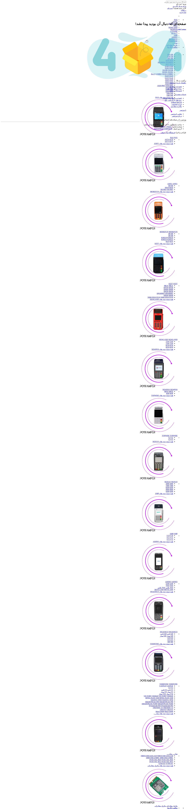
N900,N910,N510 (154, 297)
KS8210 (164, 238)
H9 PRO (164, 189)
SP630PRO (161, 293)
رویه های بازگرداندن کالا (173, 100)
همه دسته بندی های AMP (164, 493)
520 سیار (170, 636)
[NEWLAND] (158, 338)
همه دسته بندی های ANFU (163, 143)
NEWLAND (172, 27)
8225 (171, 241)
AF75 (167, 141)
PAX (175, 20)
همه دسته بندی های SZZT (164, 243)
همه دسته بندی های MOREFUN (161, 192)
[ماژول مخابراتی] (158, 804)
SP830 (166, 295)
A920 (167, 84)
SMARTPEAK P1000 (149, 704)
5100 (171, 584)
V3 (169, 688)
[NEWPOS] (158, 388)
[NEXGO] (158, 480)
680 (172, 642)
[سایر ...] (158, 752)
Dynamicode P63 (155, 706)
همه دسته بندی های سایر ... (163, 714)
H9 (169, 186)
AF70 (167, 139)
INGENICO (164, 632)
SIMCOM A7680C (152, 758)
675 (172, 640)
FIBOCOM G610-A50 (149, 756)
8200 (171, 488)
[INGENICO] (158, 630)
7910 (171, 586)
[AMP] (158, 532)
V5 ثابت (170, 690)
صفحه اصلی (181, 29)
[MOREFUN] (158, 230)
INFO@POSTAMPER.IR (163, 129)
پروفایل (183, 10)
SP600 (166, 289)
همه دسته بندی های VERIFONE (161, 644)
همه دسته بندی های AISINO (163, 542)
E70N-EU (162, 764)
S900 (167, 91)
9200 (171, 491)
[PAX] (158, 136)
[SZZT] (158, 282)
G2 (169, 438)
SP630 (166, 291)
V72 (168, 539)
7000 (171, 486)
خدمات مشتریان (180, 94)
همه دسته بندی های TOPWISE (162, 395)
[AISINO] (158, 580)
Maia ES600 (160, 711)
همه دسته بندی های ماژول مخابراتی (160, 766)
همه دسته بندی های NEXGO (163, 442)
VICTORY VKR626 (151, 696)
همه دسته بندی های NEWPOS (162, 349)
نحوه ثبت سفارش (175, 86)
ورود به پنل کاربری (179, 6)
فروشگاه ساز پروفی (168, 132)
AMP (171, 534)
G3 (169, 439)
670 (172, 638)
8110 (171, 345)
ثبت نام (170, 8)
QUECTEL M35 (155, 760)
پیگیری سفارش (176, 106)
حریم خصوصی (176, 104)
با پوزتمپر (183, 110)
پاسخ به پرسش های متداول (172, 98)
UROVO (163, 710)
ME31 (166, 286)
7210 (171, 341)
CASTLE (162, 686)
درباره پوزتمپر (177, 116)
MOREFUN (164, 232)
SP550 (166, 288)
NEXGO (167, 482)
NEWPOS (173, 29)
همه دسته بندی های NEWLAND (161, 299)
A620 (167, 80)
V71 (168, 538)
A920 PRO (161, 86)
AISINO (168, 582)
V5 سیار (170, 692)
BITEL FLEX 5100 (152, 698)
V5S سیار (169, 694)
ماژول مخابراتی (171, 806)
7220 (171, 343)
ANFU (169, 184)
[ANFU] (158, 182)
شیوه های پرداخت (175, 91)
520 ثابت (170, 634)
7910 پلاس (169, 588)
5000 (171, 484)
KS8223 (164, 239)
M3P (167, 393)
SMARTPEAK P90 (152, 702)
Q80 (168, 95)
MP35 (166, 391)
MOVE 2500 (159, 590)
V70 (168, 536)
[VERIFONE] (158, 682)
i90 (169, 236)
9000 (171, 489)
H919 (167, 188)
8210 (171, 347)
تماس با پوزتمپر (176, 114)
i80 (169, 234)
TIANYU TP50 (156, 700)
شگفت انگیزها (172, 808)
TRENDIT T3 (158, 708)
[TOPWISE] (158, 434)
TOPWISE (165, 436)
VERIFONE (164, 684)
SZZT (171, 284)
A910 (167, 82)
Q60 (168, 93)
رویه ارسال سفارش (174, 89)
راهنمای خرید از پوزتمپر (177, 83)
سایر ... (174, 754)
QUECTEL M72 (155, 762)
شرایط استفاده (176, 102)
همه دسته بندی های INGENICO (161, 592)
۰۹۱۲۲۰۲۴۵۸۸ (166, 127)
